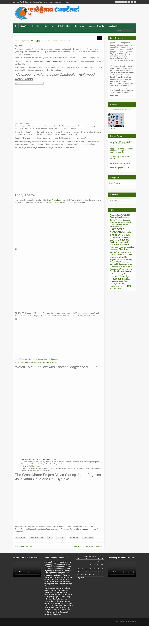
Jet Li (50, 537)
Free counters (112, 128)
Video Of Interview (53, 61)
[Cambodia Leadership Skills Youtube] (122, 2)
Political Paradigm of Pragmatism (121, 277)
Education (62, 41)
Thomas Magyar (88, 537)
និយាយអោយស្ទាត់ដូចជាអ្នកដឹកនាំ (119, 168)
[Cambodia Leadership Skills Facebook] (129, 2)
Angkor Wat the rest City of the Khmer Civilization (39, 459)
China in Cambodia (115, 245)
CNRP (124, 245)
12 (78, 568)
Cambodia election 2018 (120, 233)
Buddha (112, 220)
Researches (79, 26)
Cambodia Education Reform (119, 225)
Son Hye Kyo (74, 537)
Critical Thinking (64, 26)
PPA (121, 281)
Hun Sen (117, 257)
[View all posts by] (38, 41)
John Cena (61, 537)
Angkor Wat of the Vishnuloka (120, 163)
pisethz (20, 45)
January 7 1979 (115, 262)
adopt (85, 529)
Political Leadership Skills (118, 274)
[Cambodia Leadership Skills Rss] (116, 2)
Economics (54, 41)
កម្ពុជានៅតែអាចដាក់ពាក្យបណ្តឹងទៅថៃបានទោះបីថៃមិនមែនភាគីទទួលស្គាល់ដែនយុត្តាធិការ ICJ (122, 150)
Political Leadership (121, 271)
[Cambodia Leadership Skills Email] (119, 2)
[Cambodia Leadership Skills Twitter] (135, 2)
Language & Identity (96, 26)
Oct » (83, 577)
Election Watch (119, 250)
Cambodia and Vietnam (117, 222)
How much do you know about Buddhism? (86, 546)
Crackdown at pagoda (24, 546)
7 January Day (115, 215)
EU (118, 252)
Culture (48, 41)
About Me (24, 26)
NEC (119, 266)
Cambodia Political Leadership (120, 241)
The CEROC (126, 286)
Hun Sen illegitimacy (119, 258)
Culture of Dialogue (121, 247)
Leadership (113, 26)
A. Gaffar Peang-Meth (120, 216)
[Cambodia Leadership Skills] (48, 13)
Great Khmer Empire (55, 200)
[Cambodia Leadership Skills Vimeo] (132, 2)
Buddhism (36, 26)
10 (98, 565)
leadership (114, 264)
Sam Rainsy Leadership (118, 284)
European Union (121, 255)
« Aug (78, 577)
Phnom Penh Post (126, 269)
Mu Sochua (113, 267)
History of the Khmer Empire (31, 466)
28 (86, 575)
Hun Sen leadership (126, 260)
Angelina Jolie (20, 537)
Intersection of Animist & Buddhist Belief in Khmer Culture (121, 143)
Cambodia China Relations (121, 223)
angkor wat (126, 217)
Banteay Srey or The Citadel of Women (120, 158)
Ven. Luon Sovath (115, 288)
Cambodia (49, 26)
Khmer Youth (125, 262)
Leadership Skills (125, 264)
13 (82, 568)
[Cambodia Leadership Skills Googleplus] (125, 2)
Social (68, 41)
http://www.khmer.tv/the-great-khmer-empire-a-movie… (40, 362)
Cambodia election (117, 230)
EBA (128, 247)
